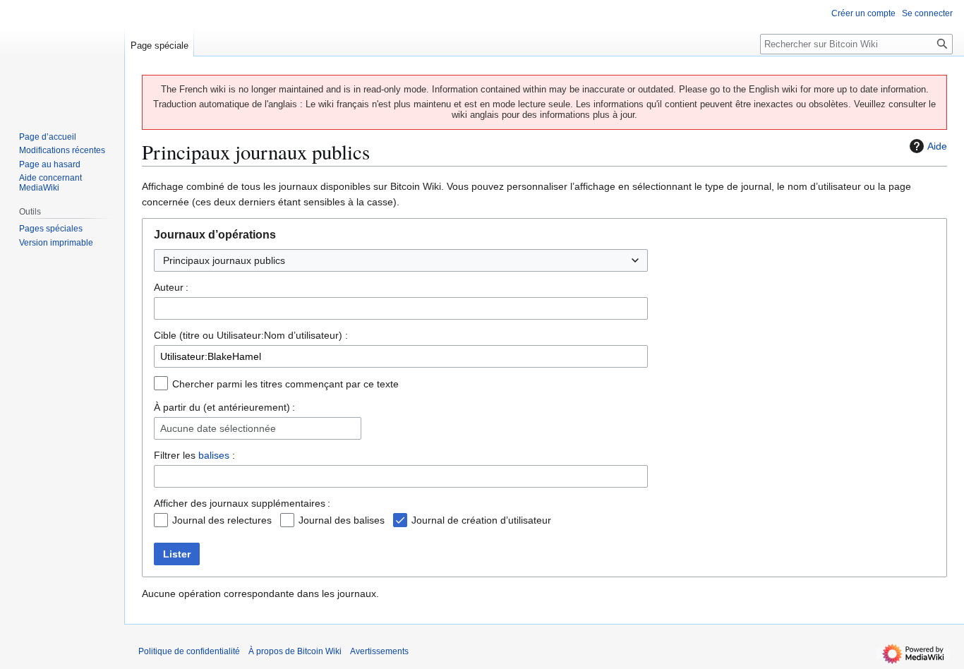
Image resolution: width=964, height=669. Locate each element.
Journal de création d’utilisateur (481, 520)
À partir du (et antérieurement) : (224, 407)
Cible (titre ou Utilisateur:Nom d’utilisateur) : (251, 335)
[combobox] (401, 260)
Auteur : (171, 287)
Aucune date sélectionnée (218, 428)
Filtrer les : (194, 455)
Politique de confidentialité (189, 651)
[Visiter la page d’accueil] (62, 56)
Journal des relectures (222, 520)
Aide (937, 146)
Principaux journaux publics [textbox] (224, 260)
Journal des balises (342, 520)
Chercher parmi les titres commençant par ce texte (285, 384)
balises (213, 455)
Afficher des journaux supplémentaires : (242, 503)
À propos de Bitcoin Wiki (295, 651)
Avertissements (379, 651)
